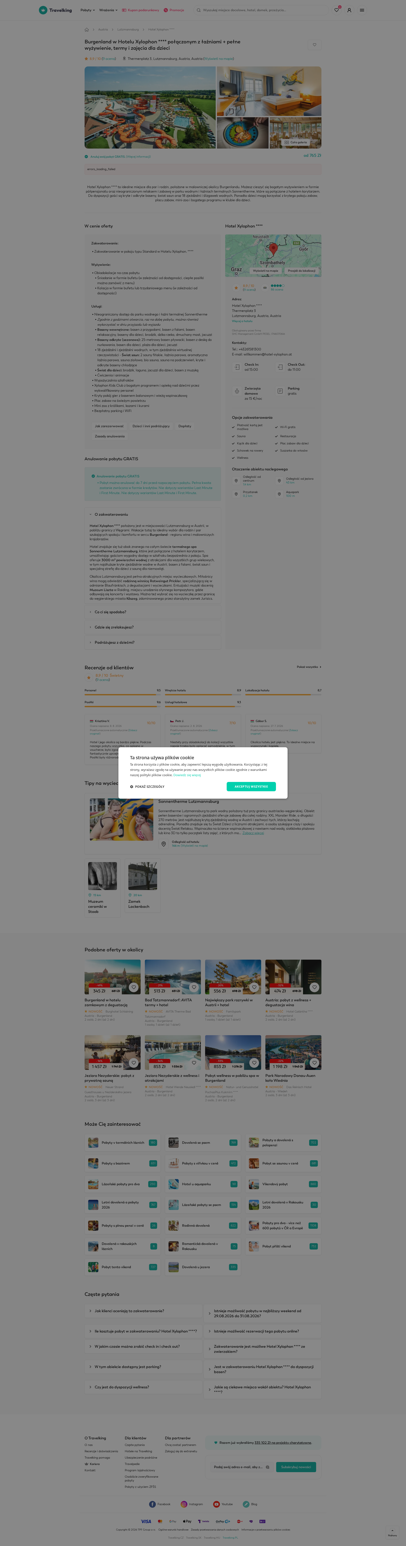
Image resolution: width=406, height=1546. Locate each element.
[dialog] (203, 773)
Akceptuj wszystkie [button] (251, 786)
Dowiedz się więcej (187, 775)
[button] (147, 786)
